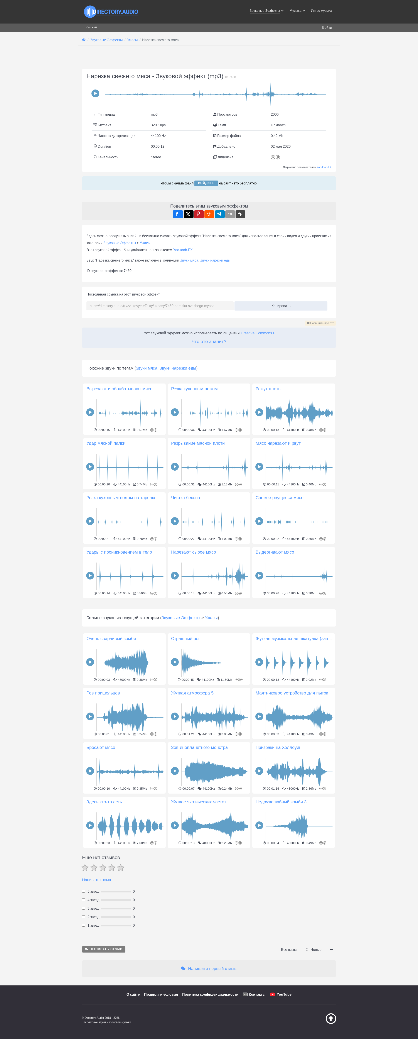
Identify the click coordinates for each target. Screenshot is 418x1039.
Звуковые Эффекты (119, 243)
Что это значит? (209, 341)
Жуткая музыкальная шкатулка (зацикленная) (302, 638)
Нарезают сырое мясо (193, 552)
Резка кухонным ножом (194, 388)
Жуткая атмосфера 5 (192, 693)
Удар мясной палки (105, 443)
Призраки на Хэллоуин (279, 747)
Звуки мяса (189, 260)
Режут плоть (268, 388)
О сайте (133, 994)
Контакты (257, 994)
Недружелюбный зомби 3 (281, 801)
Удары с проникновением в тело (119, 552)
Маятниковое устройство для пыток (292, 693)
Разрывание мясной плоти (198, 443)
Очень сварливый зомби (111, 638)
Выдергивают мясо (275, 552)
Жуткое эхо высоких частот (198, 801)
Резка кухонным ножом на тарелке (121, 497)
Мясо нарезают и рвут (278, 443)
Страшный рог (185, 638)
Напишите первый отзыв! (212, 968)
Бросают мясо (100, 747)
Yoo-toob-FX (324, 167)
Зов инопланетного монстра (199, 747)
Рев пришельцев (103, 693)
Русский (91, 27)
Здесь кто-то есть (104, 801)
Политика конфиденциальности (210, 994)
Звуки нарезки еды (215, 260)
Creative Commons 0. (258, 333)
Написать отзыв (96, 880)
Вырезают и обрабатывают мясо (119, 388)
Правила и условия (161, 994)
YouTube (284, 994)
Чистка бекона (185, 497)
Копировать (279, 304)
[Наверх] (320, 1022)
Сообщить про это (321, 323)
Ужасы (145, 243)
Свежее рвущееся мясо (279, 497)
